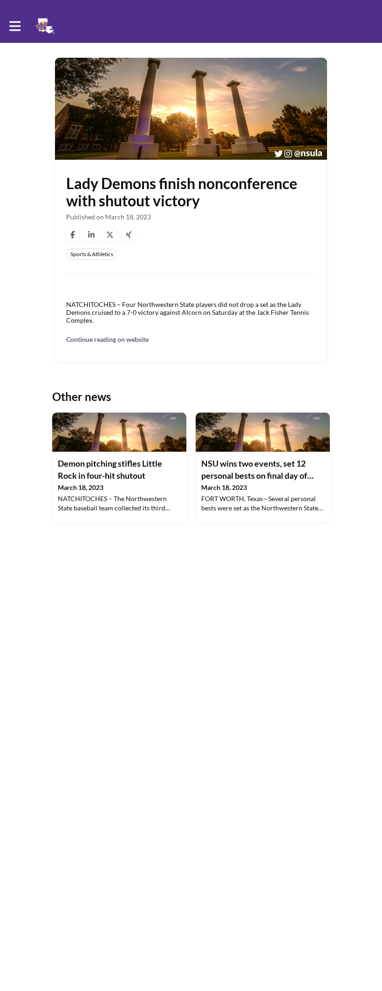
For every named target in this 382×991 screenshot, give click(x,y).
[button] (15, 26)
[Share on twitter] (109, 234)
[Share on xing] (128, 234)
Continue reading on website (107, 339)
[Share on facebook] (72, 234)
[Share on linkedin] (91, 234)
